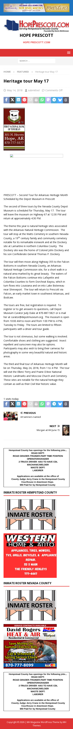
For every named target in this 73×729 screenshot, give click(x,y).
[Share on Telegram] (54, 100)
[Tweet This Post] (13, 100)
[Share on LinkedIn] (18, 100)
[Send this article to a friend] (30, 100)
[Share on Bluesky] (60, 100)
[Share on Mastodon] (48, 100)
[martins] (36, 10)
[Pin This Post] (24, 100)
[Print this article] (36, 100)
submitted (34, 90)
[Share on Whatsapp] (42, 100)
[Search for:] (37, 60)
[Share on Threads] (66, 100)
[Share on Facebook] (7, 100)
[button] (68, 52)
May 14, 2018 (15, 90)
